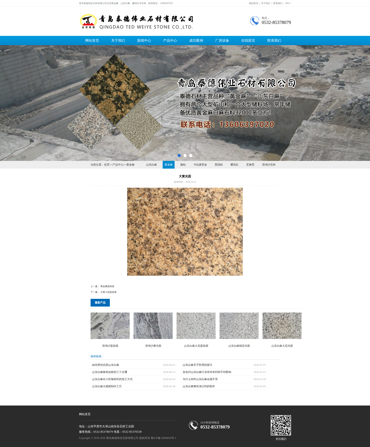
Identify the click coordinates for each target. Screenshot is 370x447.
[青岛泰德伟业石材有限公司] (137, 21)
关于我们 (265, 3)
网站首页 (92, 40)
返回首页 (253, 3)
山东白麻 (151, 164)
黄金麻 (130, 164)
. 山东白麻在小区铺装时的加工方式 (112, 379)
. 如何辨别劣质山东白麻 (105, 364)
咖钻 (183, 164)
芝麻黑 (250, 164)
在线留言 (248, 40)
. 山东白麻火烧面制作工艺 (106, 386)
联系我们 (278, 3)
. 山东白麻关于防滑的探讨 (196, 364)
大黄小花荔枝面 (108, 292)
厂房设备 (222, 40)
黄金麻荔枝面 (107, 286)
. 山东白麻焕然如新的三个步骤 (109, 372)
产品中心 (170, 40)
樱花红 (234, 164)
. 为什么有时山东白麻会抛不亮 (199, 379)
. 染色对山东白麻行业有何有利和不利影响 (206, 372)
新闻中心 (144, 40)
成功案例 (196, 40)
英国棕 (219, 164)
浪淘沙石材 (269, 164)
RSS (287, 3)
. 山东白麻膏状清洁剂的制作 (198, 386)
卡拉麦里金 (200, 164)
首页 (106, 164)
